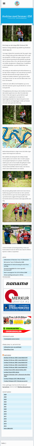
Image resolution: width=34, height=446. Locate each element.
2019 (5, 411)
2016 (5, 419)
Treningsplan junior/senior (11, 339)
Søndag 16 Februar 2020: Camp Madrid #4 (15, 360)
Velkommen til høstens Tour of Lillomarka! (16, 260)
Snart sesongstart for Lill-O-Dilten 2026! (15, 272)
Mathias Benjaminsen (24, 387)
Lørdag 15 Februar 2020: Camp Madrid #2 (15, 365)
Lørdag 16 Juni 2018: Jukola (11, 372)
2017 (5, 416)
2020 (5, 409)
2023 (5, 402)
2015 (5, 421)
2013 (5, 426)
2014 (5, 423)
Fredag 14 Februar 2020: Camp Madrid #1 (15, 367)
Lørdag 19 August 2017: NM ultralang (14, 378)
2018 (5, 414)
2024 (5, 399)
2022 (5, 404)
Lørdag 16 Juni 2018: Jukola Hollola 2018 (15, 370)
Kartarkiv (7, 355)
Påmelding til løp (9, 349)
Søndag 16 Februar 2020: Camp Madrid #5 (15, 357)
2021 (5, 406)
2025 (5, 397)
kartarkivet (6, 387)
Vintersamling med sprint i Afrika (13, 275)
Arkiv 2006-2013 (8, 428)
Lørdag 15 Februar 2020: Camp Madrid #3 (15, 362)
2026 (5, 394)
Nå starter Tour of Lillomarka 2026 (14, 262)
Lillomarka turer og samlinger (12, 347)
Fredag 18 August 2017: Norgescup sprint (15, 381)
